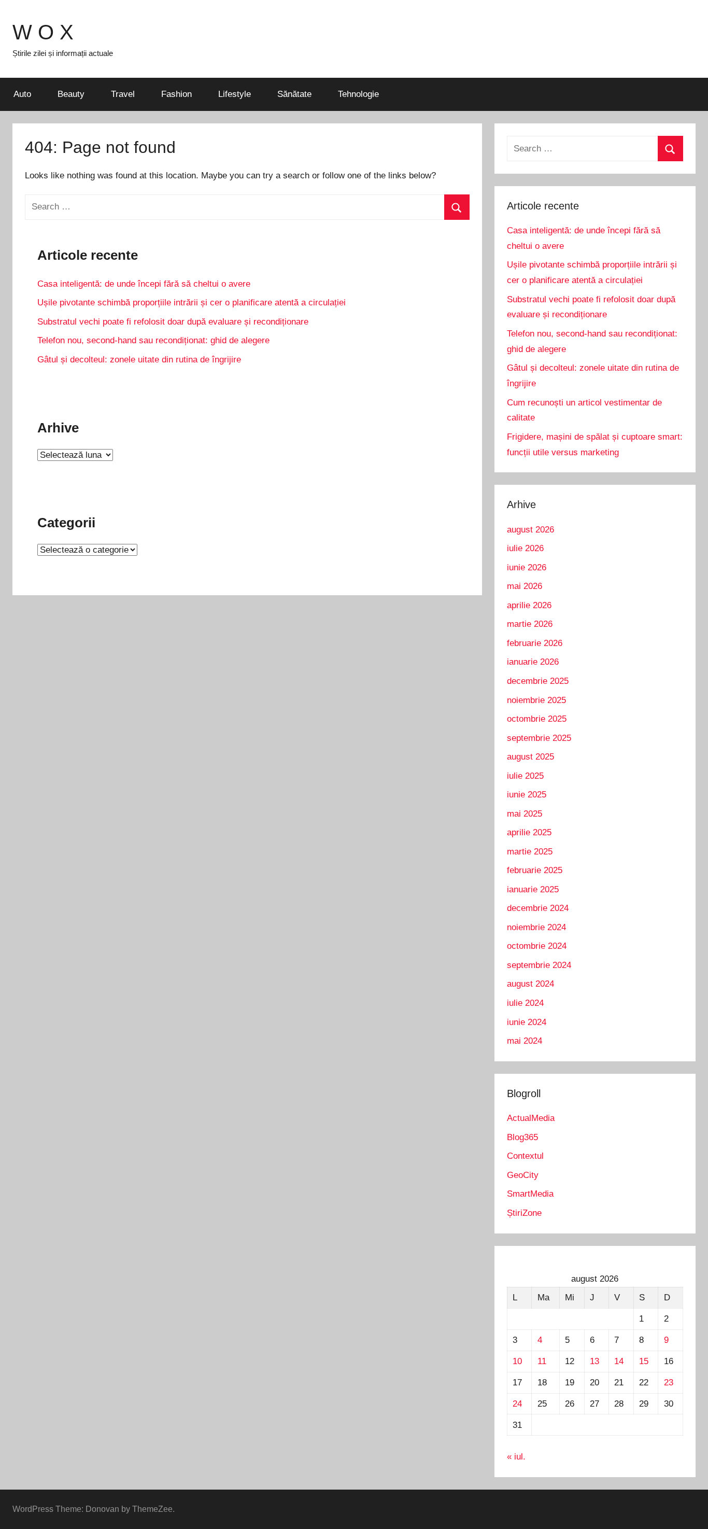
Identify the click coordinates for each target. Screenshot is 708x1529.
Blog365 (522, 1137)
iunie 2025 (526, 794)
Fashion (176, 94)
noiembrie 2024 (536, 927)
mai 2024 (524, 1041)
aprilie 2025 (529, 832)
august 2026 (530, 530)
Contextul (525, 1156)
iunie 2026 (526, 567)
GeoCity (523, 1175)
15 (643, 1361)
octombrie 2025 (537, 719)
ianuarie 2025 (533, 889)
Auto (22, 94)
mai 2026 (524, 586)
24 (517, 1404)
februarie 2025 (534, 870)
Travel (123, 94)
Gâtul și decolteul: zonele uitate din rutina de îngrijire (139, 359)
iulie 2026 (525, 548)
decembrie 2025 (538, 681)
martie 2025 (530, 852)
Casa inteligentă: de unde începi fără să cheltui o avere (143, 284)
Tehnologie (358, 94)
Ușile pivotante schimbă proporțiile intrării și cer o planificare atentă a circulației (191, 302)
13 (594, 1361)
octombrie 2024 (537, 946)
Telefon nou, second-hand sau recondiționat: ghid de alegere (153, 340)
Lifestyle (234, 94)
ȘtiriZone (524, 1213)
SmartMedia (530, 1194)
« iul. (516, 1457)
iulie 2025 (525, 776)
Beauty (71, 94)
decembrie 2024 (538, 908)
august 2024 (530, 984)
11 (541, 1361)
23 (668, 1382)
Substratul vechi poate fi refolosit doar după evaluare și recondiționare (172, 322)
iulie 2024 (525, 1003)
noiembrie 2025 (536, 700)
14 (619, 1361)
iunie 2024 (526, 1022)
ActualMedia (531, 1118)
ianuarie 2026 (533, 662)
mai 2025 (524, 814)
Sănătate (294, 94)
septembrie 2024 (539, 965)
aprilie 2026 (529, 605)
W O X (43, 32)
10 (517, 1361)
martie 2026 (530, 624)
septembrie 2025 (539, 738)
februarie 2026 (534, 643)
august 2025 (530, 757)
